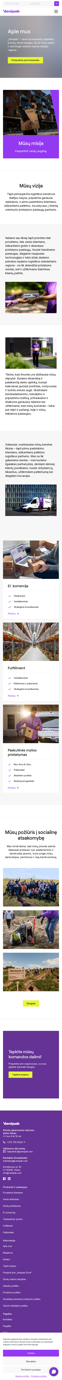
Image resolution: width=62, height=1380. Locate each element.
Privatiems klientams (13, 1192)
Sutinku (31, 1353)
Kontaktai (7, 1319)
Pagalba (7, 1326)
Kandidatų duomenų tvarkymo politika (21, 1299)
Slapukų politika (22, 1376)
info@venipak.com (12, 1173)
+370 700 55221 (15, 1142)
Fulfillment (8, 1225)
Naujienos (8, 1252)
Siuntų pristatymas (12, 1206)
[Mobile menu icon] (56, 11)
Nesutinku (31, 1361)
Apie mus (7, 1246)
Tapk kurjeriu (9, 1266)
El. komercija (9, 1212)
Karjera (6, 1259)
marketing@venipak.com (15, 1161)
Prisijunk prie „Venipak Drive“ (17, 1272)
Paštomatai (8, 1232)
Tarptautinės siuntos (13, 1219)
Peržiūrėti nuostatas (31, 1369)
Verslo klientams (11, 1199)
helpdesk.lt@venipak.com (20, 1151)
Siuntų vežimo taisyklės (14, 1279)
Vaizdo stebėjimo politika (15, 1305)
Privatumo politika (39, 1376)
